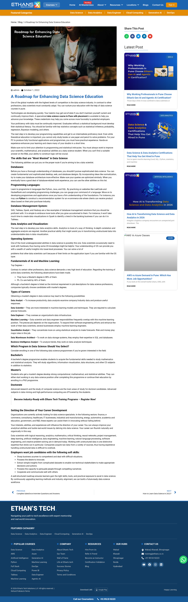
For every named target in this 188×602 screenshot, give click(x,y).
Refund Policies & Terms (20, 591)
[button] (126, 36)
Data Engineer (114, 12)
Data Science (76, 12)
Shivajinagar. (164, 550)
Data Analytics (95, 12)
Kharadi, (155, 550)
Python (22, 198)
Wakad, (148, 550)
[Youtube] (143, 564)
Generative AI (155, 12)
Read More (131, 105)
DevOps (171, 12)
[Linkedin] (161, 564)
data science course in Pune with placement (67, 116)
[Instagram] (155, 564)
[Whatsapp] (183, 561)
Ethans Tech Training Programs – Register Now (70, 399)
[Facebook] (149, 564)
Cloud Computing (134, 12)
